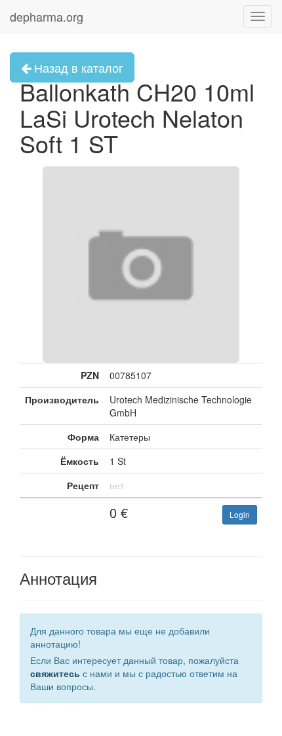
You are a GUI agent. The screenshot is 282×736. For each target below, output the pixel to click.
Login (240, 514)
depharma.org (46, 16)
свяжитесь (55, 673)
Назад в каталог (77, 67)
